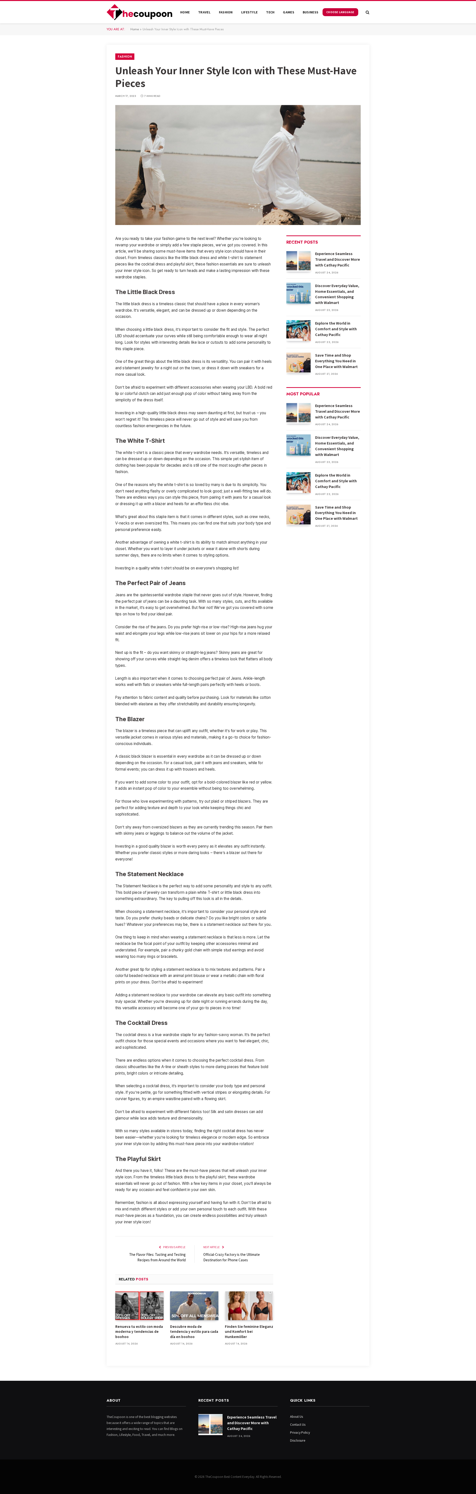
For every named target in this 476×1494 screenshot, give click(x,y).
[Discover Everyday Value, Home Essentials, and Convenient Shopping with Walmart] (298, 293)
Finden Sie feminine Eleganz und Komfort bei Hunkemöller (249, 1331)
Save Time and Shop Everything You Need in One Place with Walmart (336, 361)
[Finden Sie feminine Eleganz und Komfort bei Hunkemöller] (249, 1305)
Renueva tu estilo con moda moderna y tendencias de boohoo (139, 1331)
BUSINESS (310, 12)
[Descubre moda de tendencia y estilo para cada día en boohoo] (194, 1305)
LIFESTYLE (249, 12)
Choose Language (340, 12)
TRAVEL (204, 12)
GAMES (288, 12)
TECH (270, 12)
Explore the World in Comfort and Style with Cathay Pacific (336, 329)
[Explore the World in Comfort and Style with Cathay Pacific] (298, 330)
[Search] (367, 12)
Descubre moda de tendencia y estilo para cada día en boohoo (194, 1331)
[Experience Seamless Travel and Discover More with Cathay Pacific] (298, 261)
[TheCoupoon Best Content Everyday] (139, 12)
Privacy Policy (300, 1432)
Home (185, 12)
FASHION (226, 12)
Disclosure (297, 1440)
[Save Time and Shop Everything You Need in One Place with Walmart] (298, 362)
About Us (296, 1416)
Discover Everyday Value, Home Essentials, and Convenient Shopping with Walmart (337, 294)
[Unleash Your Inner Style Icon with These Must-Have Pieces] (238, 165)
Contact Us (297, 1424)
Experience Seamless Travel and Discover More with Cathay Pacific (337, 259)
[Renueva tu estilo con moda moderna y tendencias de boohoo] (139, 1305)
